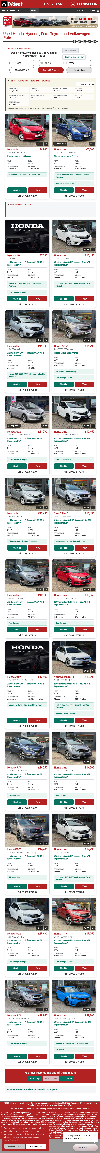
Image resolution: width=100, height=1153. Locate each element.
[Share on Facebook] (74, 41)
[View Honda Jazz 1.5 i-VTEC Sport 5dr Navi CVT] (27, 657)
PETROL (34, 10)
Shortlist (17, 190)
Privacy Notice (25, 1109)
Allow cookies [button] (36, 1146)
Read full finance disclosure (58, 1138)
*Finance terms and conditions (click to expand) (34, 1089)
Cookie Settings (38, 1109)
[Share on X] (79, 41)
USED (12, 10)
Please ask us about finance (19, 156)
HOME (5, 10)
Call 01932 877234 (27, 196)
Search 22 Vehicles (51, 70)
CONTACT (80, 10)
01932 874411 (55, 4)
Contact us (67, 1078)
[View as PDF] (94, 41)
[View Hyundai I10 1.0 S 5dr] (27, 236)
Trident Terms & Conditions (57, 1109)
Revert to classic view (74, 57)
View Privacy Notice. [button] (14, 1140)
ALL (20, 10)
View (38, 190)
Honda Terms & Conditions (79, 1109)
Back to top (35, 1078)
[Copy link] (89, 41)
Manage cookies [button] (14, 1146)
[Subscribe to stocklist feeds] (84, 41)
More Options (79, 70)
